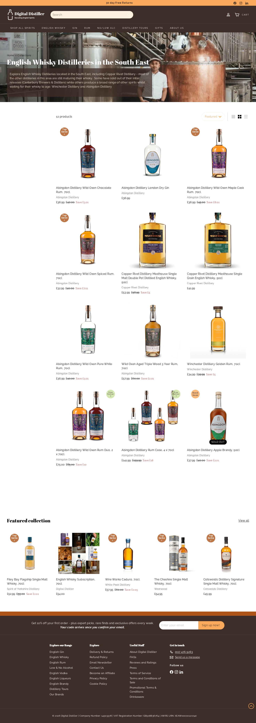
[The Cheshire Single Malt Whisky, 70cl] (177, 565)
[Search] (129, 14)
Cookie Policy (98, 683)
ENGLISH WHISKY (53, 28)
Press (133, 667)
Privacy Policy (98, 678)
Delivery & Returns (102, 652)
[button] (251, 706)
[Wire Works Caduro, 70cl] (128, 563)
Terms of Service (140, 673)
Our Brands (57, 694)
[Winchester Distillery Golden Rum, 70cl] (218, 340)
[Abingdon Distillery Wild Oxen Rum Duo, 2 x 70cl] (87, 428)
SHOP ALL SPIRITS (22, 28)
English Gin (57, 652)
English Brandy (59, 683)
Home (10, 55)
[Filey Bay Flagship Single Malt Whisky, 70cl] (30, 565)
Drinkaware (137, 696)
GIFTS (159, 28)
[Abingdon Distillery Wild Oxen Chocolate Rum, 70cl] (87, 165)
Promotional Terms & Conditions (143, 689)
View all (243, 520)
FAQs (133, 657)
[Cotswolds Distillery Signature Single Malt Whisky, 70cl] (226, 565)
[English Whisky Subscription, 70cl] (79, 565)
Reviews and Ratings (143, 662)
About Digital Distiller (143, 652)
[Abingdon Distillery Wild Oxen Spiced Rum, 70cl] (87, 251)
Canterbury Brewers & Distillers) (44, 82)
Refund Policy (98, 657)
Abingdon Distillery (99, 86)
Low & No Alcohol (61, 667)
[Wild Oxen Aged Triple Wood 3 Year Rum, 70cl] (153, 342)
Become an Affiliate (102, 673)
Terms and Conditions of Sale (145, 680)
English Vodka (58, 673)
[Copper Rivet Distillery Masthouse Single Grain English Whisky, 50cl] (218, 251)
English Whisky (59, 657)
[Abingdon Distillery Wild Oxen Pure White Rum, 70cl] (87, 342)
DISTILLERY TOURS (135, 28)
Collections (24, 55)
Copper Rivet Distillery (120, 74)
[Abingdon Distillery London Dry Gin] (153, 163)
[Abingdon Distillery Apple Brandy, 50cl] (218, 426)
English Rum (58, 662)
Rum (87, 28)
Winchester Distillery (66, 86)
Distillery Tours (59, 689)
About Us (177, 28)
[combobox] (92, 14)
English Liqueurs (60, 678)
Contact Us (97, 667)
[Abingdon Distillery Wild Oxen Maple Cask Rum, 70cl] (218, 165)
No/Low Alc (106, 28)
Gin (74, 28)
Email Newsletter (101, 662)
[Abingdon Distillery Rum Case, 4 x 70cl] (153, 426)
